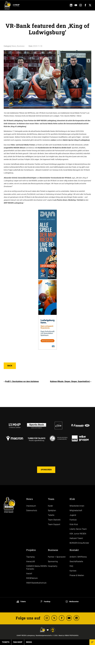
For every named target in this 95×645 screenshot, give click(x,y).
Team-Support (54, 524)
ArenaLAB (30, 561)
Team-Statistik (54, 520)
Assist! (29, 573)
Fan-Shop (17, 642)
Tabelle (51, 515)
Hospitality (52, 566)
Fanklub (73, 520)
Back (9, 366)
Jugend (73, 515)
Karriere (73, 571)
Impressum (31, 506)
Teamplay (30, 557)
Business (53, 549)
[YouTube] (76, 6)
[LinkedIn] (71, 6)
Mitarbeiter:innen (77, 506)
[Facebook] (85, 6)
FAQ (71, 566)
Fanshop (47, 601)
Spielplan (52, 510)
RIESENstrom (32, 578)
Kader (50, 506)
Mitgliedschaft (76, 510)
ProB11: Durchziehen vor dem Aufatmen (22, 381)
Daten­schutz (31, 510)
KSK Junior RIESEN (78, 534)
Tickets (23, 601)
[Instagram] (80, 6)
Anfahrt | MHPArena (78, 557)
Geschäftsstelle (76, 561)
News (29, 498)
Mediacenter (74, 601)
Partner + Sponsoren (57, 557)
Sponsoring (53, 561)
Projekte (31, 549)
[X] (54, 618)
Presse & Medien (77, 575)
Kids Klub (74, 524)
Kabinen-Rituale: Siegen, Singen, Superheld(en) (70, 381)
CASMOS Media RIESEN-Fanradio (36, 567)
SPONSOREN (46, 470)
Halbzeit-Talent (76, 538)
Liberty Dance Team (78, 529)
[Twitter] (90, 6)
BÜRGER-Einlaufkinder (79, 543)
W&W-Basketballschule (36, 583)
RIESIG (29, 642)
